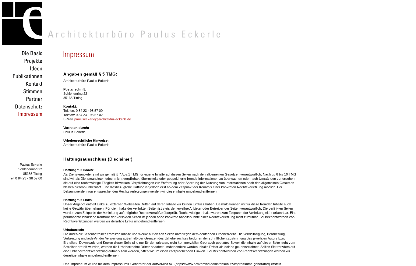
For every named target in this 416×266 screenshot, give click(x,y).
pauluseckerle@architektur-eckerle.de (102, 119)
